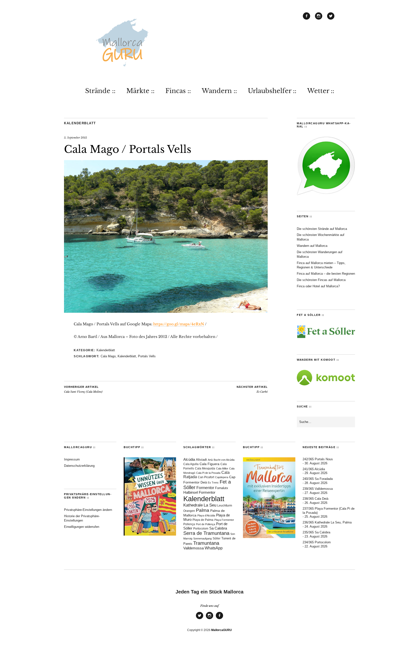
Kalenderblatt (80, 123)
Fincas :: (178, 91)
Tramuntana (206, 543)
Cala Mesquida (205, 468)
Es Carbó (252, 389)
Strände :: (100, 91)
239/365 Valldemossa (318, 489)
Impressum (72, 459)
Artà (210, 459)
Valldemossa (193, 548)
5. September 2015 (75, 137)
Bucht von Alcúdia (224, 459)
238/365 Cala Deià (315, 498)
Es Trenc (213, 482)
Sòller (216, 538)
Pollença (189, 524)
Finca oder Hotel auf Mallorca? (318, 286)
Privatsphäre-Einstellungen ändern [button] (88, 510)
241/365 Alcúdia (314, 469)
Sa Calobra (218, 528)
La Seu (210, 505)
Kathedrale (193, 505)
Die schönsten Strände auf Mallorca (322, 229)
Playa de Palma (203, 519)
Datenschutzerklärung (79, 466)
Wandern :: (219, 91)
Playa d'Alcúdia (206, 515)
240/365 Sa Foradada (318, 479)
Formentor (205, 488)
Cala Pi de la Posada (208, 472)
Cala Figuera (209, 464)
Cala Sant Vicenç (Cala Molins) (83, 389)
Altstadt (201, 459)
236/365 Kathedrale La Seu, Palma (327, 522)
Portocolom (200, 528)
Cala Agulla (191, 464)
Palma (202, 510)
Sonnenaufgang (202, 538)
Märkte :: (140, 91)
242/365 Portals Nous (318, 459)
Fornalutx (221, 488)
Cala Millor (222, 468)
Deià (204, 482)
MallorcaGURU (221, 630)
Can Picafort (206, 477)
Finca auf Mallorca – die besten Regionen (326, 273)
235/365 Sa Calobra (316, 532)
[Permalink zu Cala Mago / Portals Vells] (166, 311)
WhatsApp (214, 548)
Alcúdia (189, 459)
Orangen (189, 511)
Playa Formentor (224, 519)
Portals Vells (147, 356)
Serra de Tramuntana (206, 533)
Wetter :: (320, 91)
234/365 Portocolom (317, 542)
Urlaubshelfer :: (272, 91)
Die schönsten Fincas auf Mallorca (321, 280)
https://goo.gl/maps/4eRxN (178, 324)
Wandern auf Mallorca (312, 246)
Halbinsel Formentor (199, 492)
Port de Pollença (205, 524)
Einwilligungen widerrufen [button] (81, 527)
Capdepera (221, 477)
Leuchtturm (224, 505)
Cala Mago (108, 356)
